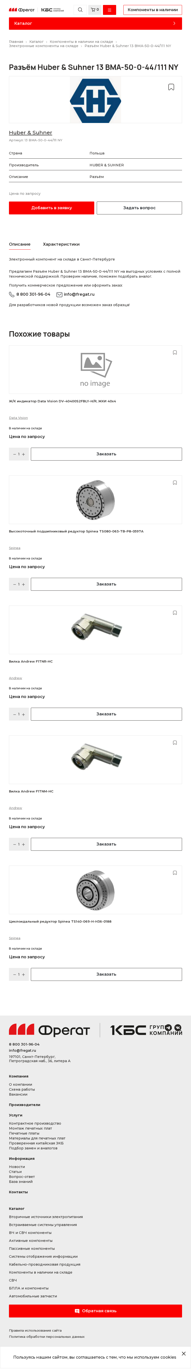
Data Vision (18, 418)
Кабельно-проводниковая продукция (44, 1264)
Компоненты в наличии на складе (40, 1272)
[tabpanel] (95, 259)
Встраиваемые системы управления (43, 1225)
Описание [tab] (20, 244)
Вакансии (18, 1094)
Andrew (15, 678)
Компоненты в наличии (153, 9)
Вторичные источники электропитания (46, 1217)
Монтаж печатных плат (30, 1128)
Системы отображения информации (43, 1257)
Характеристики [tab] (61, 244)
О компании (20, 1084)
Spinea (14, 548)
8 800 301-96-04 (33, 294)
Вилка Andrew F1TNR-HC (31, 661)
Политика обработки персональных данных (47, 1337)
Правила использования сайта (35, 1330)
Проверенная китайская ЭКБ (36, 1143)
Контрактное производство (35, 1123)
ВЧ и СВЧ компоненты (30, 1233)
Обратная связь (99, 1311)
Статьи (15, 1172)
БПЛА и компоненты (28, 1288)
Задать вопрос (139, 207)
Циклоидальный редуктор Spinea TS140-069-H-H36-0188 (60, 921)
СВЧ (13, 1280)
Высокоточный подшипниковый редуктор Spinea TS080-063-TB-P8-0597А (76, 531)
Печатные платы (24, 1133)
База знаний (21, 1182)
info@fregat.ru (79, 294)
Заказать (106, 454)
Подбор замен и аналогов (33, 1148)
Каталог (23, 23)
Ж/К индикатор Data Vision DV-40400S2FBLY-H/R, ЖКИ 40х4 (62, 401)
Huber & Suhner (30, 132)
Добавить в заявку (51, 207)
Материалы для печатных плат (37, 1138)
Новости (17, 1167)
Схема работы (22, 1089)
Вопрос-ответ (22, 1177)
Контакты (18, 1192)
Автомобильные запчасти (33, 1296)
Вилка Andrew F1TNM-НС (31, 791)
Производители (24, 1105)
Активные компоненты (30, 1241)
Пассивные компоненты (32, 1249)
